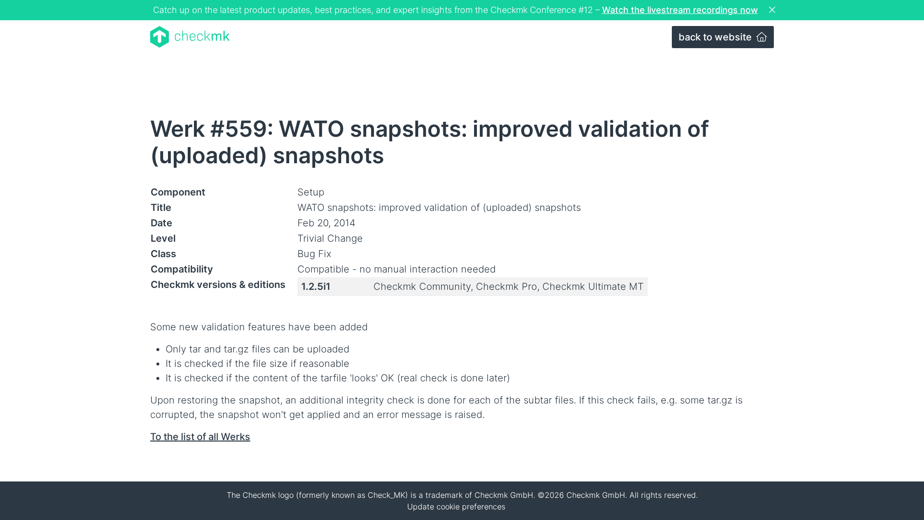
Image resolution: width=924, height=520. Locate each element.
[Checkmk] (190, 37)
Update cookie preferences (456, 506)
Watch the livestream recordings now (680, 10)
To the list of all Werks (200, 436)
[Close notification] (773, 10)
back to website (716, 37)
